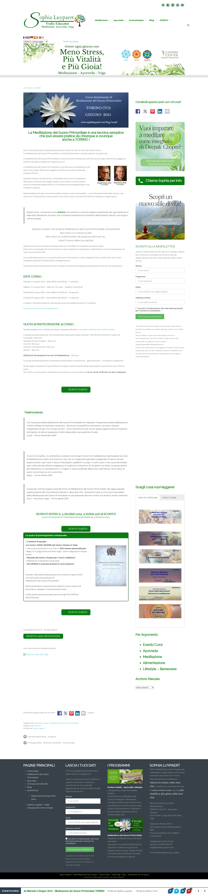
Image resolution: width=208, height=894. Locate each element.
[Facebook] (167, 5)
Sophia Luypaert (33, 88)
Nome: (139, 266)
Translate (73, 41)
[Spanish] (35, 37)
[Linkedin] (172, 5)
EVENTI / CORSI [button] (169, 497)
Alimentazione (154, 663)
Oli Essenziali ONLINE (37, 784)
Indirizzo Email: (143, 298)
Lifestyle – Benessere (160, 669)
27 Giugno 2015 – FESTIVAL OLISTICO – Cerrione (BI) (50, 743)
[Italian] (38, 37)
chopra (46, 723)
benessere (39, 723)
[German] (31, 37)
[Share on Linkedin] (77, 713)
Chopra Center (104, 874)
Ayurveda (118, 20)
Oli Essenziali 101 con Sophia (138, 874)
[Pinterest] (177, 5)
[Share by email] (83, 713)
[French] (24, 37)
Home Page (32, 771)
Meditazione (101, 20)
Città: (138, 287)
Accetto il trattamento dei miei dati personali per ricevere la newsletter (159, 309)
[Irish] (41, 37)
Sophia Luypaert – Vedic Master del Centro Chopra (78, 874)
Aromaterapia (136, 20)
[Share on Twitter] (65, 713)
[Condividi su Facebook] (59, 713)
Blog (151, 20)
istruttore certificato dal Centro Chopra (97, 329)
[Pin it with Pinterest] (71, 713)
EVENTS (164, 20)
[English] (28, 37)
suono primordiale (72, 723)
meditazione (54, 723)
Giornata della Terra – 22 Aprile (41, 737)
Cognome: (140, 276)
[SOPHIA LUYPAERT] (54, 20)
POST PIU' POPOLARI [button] (147, 497)
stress (62, 723)
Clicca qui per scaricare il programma (40, 308)
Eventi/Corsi (36, 726)
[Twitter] (163, 5)
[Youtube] (182, 5)
